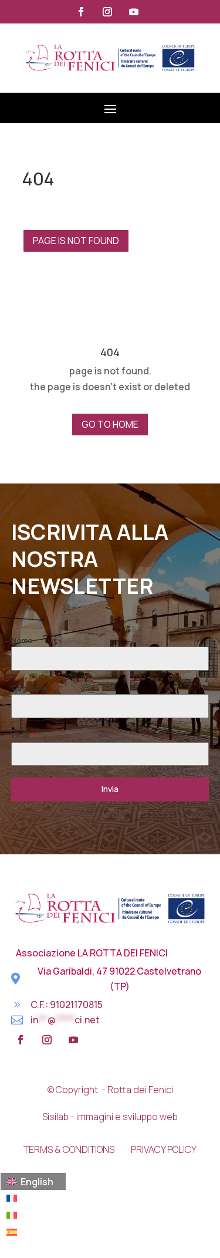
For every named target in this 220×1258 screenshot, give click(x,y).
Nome (21, 640)
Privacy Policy (164, 1149)
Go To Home (110, 424)
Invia (110, 788)
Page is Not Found (76, 240)
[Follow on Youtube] (133, 11)
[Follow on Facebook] (81, 11)
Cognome (29, 688)
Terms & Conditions (68, 1149)
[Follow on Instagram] (107, 11)
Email (22, 735)
